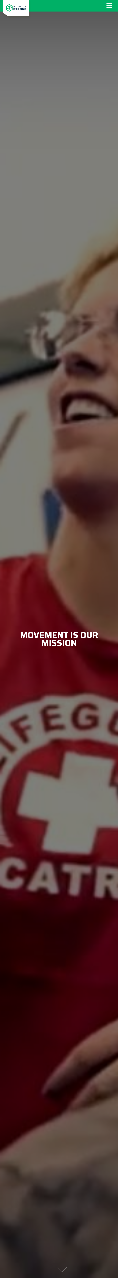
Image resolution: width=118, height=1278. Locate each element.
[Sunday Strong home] (16, 9)
